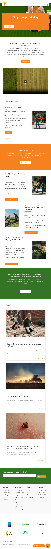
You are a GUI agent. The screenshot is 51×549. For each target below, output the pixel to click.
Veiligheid (8, 132)
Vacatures (5, 497)
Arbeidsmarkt (29, 497)
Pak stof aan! (18, 504)
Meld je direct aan (25, 163)
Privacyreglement (12, 544)
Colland (28, 490)
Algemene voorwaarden (20, 544)
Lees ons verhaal (25, 292)
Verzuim (8, 139)
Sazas (27, 492)
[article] (25, 335)
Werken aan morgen (19, 509)
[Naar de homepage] (6, 4)
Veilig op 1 (17, 502)
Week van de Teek (19, 490)
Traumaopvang (6, 490)
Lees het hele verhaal (11, 200)
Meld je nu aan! (9, 26)
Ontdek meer (25, 61)
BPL (27, 495)
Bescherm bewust (19, 506)
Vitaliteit (8, 136)
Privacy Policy (5, 544)
